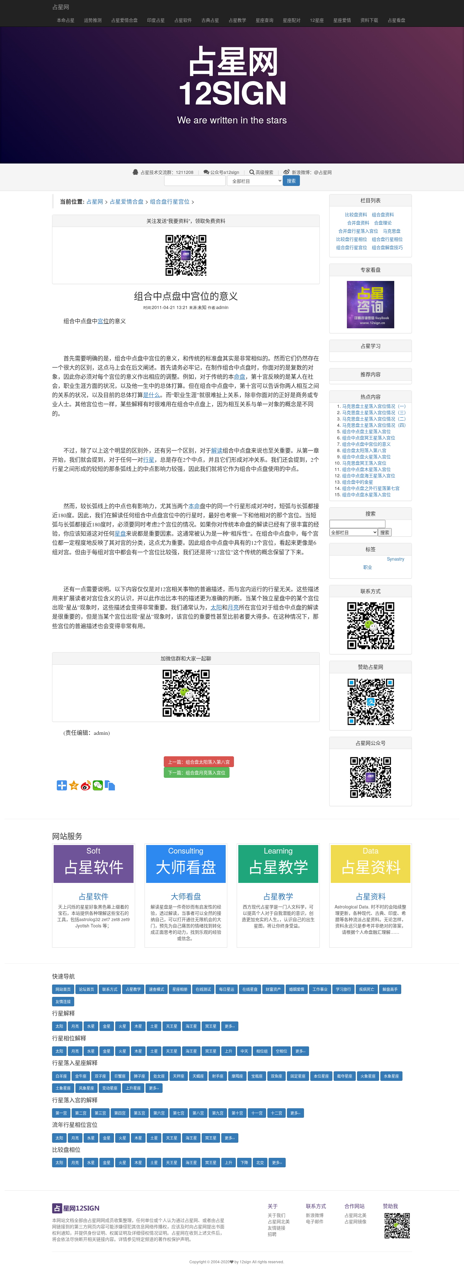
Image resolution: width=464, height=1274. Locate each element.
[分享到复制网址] (110, 785)
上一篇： (199, 762)
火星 (122, 1026)
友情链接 (276, 1227)
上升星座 (133, 1088)
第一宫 (61, 1113)
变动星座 (109, 1088)
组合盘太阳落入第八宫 (208, 762)
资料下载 (369, 20)
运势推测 (93, 20)
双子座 (100, 1076)
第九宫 (217, 1113)
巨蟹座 (120, 1076)
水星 (91, 1026)
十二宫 (276, 1113)
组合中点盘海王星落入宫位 (368, 475)
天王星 (171, 1026)
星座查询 (264, 20)
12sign (246, 1261)
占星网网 (96, 1220)
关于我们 (276, 1215)
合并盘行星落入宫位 (358, 231)
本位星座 (321, 1076)
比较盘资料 (356, 214)
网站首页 (63, 989)
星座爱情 (342, 20)
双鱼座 (276, 1076)
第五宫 (139, 1113)
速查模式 (156, 989)
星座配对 (291, 20)
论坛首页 (86, 989)
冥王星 (211, 1026)
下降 (244, 1162)
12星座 (317, 20)
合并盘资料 (358, 222)
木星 (138, 1026)
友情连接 (63, 1001)
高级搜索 (264, 172)
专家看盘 (370, 269)
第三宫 (100, 1113)
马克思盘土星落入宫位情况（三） (375, 412)
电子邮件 (315, 1221)
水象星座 (391, 1076)
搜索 (291, 180)
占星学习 (370, 345)
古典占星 (210, 20)
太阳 (59, 1026)
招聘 (272, 1234)
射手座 (217, 1076)
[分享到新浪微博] (86, 785)
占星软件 (183, 20)
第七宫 (178, 1113)
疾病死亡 (366, 989)
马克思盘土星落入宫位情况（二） (375, 418)
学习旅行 (343, 989)
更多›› (230, 1026)
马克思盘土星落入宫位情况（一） (375, 406)
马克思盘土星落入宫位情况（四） (375, 425)
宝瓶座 (257, 1076)
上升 (228, 1051)
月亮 (75, 1026)
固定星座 (298, 1076)
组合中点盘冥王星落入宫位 (368, 437)
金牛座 (80, 1076)
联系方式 (109, 989)
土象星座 (63, 1088)
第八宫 (198, 1113)
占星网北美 (279, 1221)
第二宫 (80, 1113)
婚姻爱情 (296, 989)
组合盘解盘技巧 (387, 247)
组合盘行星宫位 (170, 201)
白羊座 (61, 1076)
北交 (260, 1162)
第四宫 (120, 1113)
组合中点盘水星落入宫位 (366, 494)
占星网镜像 (355, 1221)
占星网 (60, 7)
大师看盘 (186, 896)
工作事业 (320, 989)
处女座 (159, 1076)
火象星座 (368, 1076)
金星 (106, 1026)
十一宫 (257, 1113)
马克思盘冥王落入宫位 (364, 463)
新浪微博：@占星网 (311, 172)
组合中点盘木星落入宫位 (366, 469)
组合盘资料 (383, 214)
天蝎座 (198, 1076)
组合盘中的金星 (357, 482)
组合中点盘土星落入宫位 (366, 431)
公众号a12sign (224, 172)
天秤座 (178, 1076)
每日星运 (226, 989)
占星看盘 (396, 20)
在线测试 (203, 989)
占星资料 (370, 896)
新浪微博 (315, 1215)
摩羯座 (237, 1076)
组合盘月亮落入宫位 (205, 772)
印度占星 (156, 20)
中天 (244, 1051)
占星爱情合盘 (124, 20)
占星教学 (237, 20)
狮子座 (139, 1076)
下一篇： (196, 772)
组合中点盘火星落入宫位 (366, 456)
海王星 (191, 1026)
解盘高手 (390, 989)
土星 (154, 1026)
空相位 (281, 1051)
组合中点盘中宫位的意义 (366, 444)
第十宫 (237, 1113)
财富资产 (273, 989)
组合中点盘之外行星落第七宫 (371, 488)
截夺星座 (344, 1076)
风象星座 (86, 1088)
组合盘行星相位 (387, 239)
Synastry (395, 559)
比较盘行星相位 (351, 239)
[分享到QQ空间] (74, 785)
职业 (367, 567)
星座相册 (179, 989)
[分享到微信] (98, 785)
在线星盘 (250, 989)
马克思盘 (392, 231)
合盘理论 (383, 222)
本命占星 (65, 20)
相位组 (262, 1051)
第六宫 (159, 1113)
